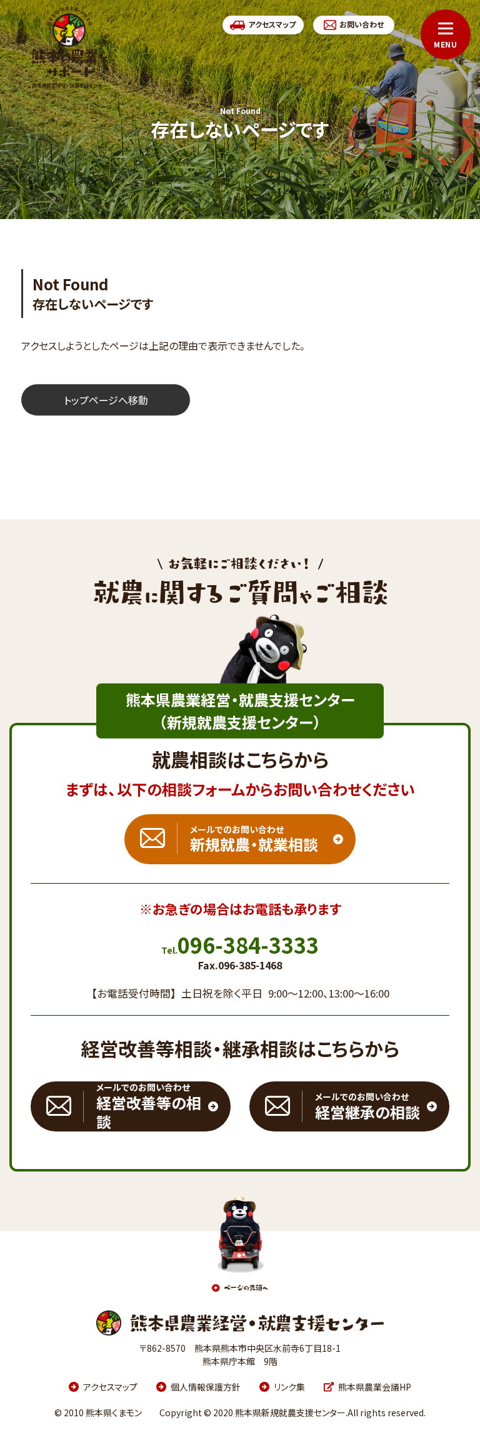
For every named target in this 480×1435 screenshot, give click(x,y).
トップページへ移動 (106, 399)
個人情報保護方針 (206, 1387)
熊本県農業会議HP (374, 1387)
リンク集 (289, 1387)
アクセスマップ (110, 1387)
